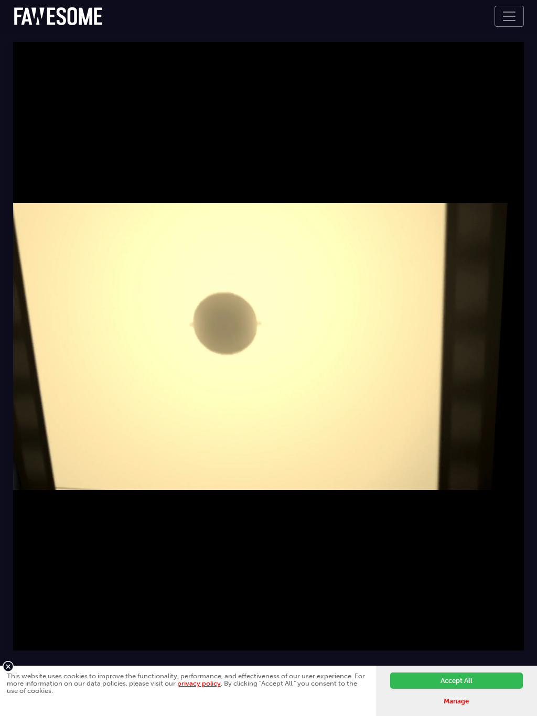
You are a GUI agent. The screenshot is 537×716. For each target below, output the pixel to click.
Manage (456, 701)
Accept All (456, 681)
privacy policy (199, 683)
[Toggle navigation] (509, 16)
